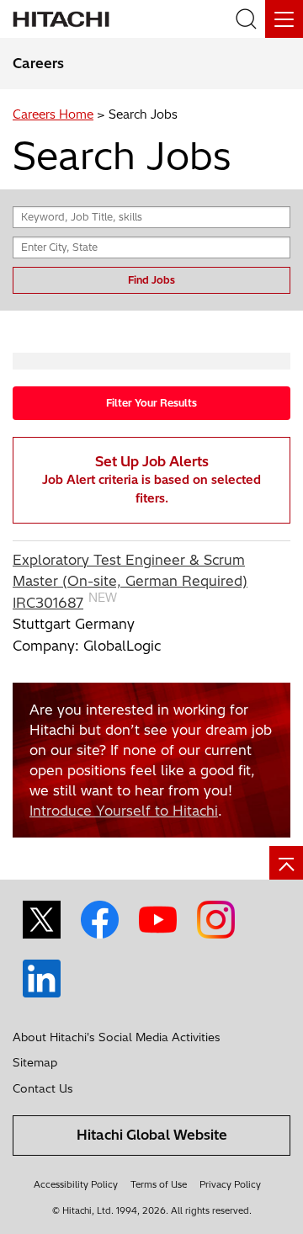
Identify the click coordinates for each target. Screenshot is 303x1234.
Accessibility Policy (76, 1184)
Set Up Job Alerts (151, 479)
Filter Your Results (151, 402)
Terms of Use (158, 1184)
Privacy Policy (230, 1184)
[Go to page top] (286, 863)
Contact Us (43, 1088)
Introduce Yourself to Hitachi (123, 810)
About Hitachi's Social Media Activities (117, 1037)
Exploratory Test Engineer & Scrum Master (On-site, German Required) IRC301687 (130, 581)
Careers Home (53, 114)
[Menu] (284, 19)
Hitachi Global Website (152, 1134)
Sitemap (35, 1062)
